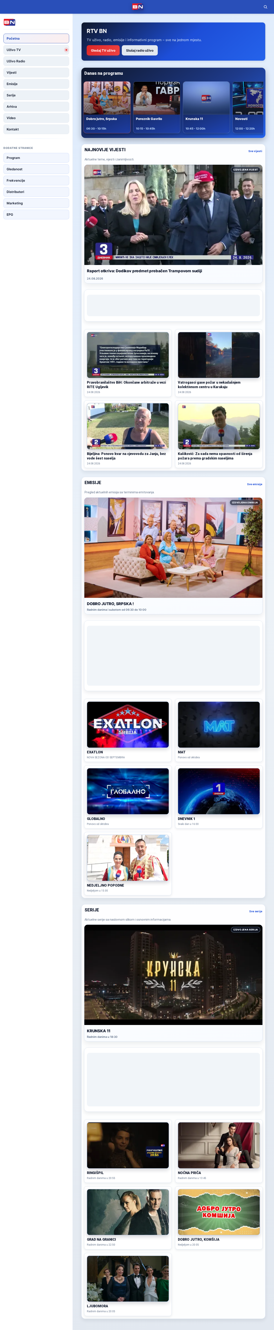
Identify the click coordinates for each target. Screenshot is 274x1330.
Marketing (15, 203)
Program (13, 158)
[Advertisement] (173, 305)
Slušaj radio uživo (139, 50)
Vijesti (11, 72)
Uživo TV (14, 50)
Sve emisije (254, 484)
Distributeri (15, 192)
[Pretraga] (265, 7)
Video (11, 118)
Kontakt (13, 129)
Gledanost (14, 169)
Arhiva (12, 107)
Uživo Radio (16, 61)
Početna (13, 38)
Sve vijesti (255, 151)
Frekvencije (16, 180)
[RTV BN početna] (138, 6)
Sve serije (255, 911)
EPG (10, 214)
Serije (11, 95)
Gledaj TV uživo (103, 50)
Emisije (12, 84)
